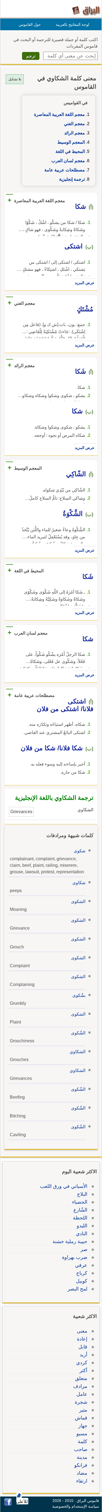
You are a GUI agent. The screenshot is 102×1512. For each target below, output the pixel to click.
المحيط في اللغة (70, 151)
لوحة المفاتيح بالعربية (72, 24)
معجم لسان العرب (68, 160)
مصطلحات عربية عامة (64, 170)
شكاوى (78, 882)
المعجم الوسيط (71, 142)
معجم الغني (74, 123)
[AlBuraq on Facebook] (8, 1504)
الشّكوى (78, 1033)
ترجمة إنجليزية (72, 179)
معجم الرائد (74, 133)
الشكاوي (77, 1051)
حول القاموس (30, 24)
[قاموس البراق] (86, 10)
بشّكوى (78, 995)
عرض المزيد (84, 283)
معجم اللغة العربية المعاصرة (59, 114)
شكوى (79, 851)
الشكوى (78, 901)
